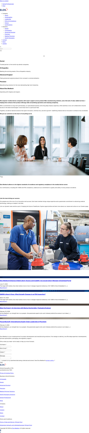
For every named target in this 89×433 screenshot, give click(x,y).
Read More (3, 288)
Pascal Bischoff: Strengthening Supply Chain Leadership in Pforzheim (23, 321)
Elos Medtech (16, 428)
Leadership (8, 19)
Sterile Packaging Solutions (7, 394)
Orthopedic (3, 379)
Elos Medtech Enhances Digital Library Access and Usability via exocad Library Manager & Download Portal (35, 280)
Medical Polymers (10, 36)
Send (1, 362)
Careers (4, 43)
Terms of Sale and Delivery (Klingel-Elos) (11, 422)
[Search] (1, 50)
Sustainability (8, 17)
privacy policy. (50, 360)
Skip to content (4, 1)
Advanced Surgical (10, 32)
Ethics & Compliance (10, 21)
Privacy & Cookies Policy (7, 373)
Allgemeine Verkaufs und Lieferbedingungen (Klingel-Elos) (16, 425)
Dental (6, 28)
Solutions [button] (5, 26)
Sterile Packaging (9, 38)
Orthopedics (8, 30)
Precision (7, 34)
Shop (3, 6)
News (4, 41)
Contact (4, 40)
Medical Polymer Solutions (7, 391)
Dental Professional (5, 397)
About (6, 15)
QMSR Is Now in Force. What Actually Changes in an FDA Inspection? (23, 294)
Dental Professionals (8, 4)
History (7, 23)
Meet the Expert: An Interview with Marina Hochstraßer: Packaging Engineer (25, 308)
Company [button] (5, 13)
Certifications (8, 25)
